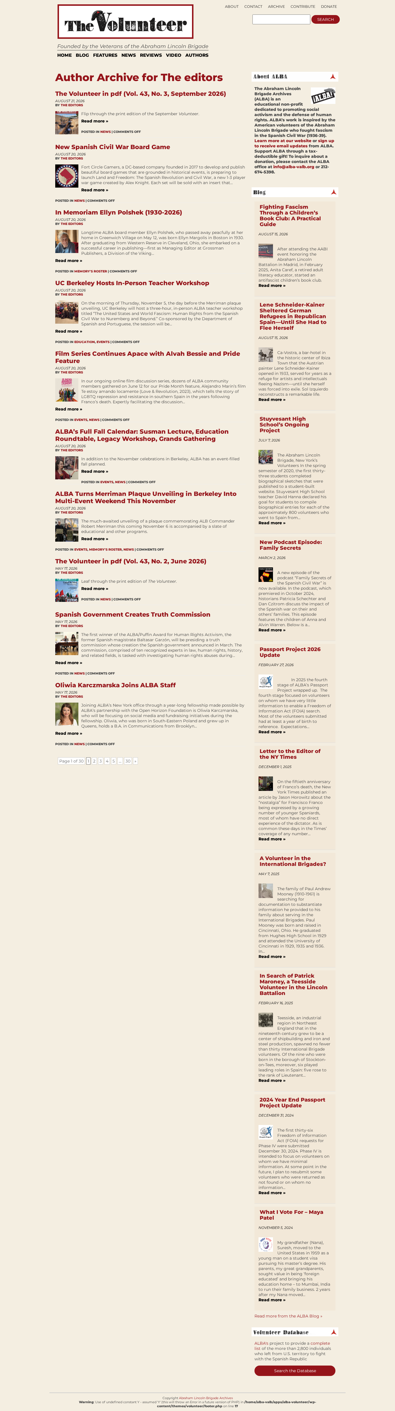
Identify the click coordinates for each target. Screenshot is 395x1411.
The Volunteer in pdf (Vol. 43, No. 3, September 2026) (140, 93)
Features (105, 55)
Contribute (303, 6)
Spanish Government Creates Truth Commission (133, 614)
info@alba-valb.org (293, 166)
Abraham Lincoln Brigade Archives (206, 1398)
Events (103, 342)
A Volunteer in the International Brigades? (293, 861)
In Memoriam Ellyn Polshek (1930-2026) (118, 212)
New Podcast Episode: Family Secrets (291, 545)
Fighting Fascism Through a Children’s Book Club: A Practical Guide (290, 216)
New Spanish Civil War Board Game (112, 147)
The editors (72, 105)
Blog (82, 55)
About (232, 6)
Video (173, 55)
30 (127, 761)
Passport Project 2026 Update (290, 652)
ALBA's (261, 1343)
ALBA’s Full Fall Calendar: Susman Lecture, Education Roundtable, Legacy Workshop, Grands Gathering (142, 435)
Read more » (94, 121)
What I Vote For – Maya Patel (291, 1215)
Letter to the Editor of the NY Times (290, 754)
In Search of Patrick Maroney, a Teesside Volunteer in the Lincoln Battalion (294, 984)
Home (64, 55)
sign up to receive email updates (294, 143)
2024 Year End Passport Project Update (292, 1103)
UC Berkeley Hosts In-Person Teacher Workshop (132, 283)
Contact (253, 6)
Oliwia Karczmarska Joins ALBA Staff (115, 685)
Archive (276, 6)
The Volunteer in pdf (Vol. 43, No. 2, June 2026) (130, 561)
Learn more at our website (282, 140)
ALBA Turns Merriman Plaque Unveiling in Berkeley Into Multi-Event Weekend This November (146, 497)
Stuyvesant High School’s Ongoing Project (284, 425)
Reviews (151, 55)
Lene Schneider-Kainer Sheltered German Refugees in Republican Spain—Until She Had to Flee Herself (293, 316)
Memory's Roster (90, 271)
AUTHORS (196, 55)
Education (84, 342)
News (128, 55)
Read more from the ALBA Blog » (288, 1316)
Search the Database (295, 1370)
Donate (329, 6)
